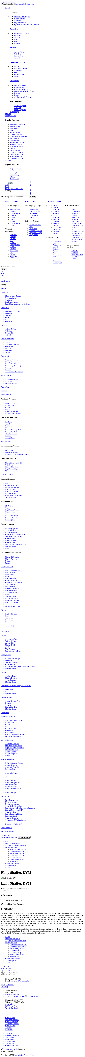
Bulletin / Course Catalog (14, 763)
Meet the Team (10, 668)
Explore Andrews (20, 23)
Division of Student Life (13, 824)
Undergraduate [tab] (6, 655)
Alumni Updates (11, 865)
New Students (30, 201)
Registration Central (17, 142)
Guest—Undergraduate (15, 244)
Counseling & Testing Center (24, 91)
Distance (13, 217)
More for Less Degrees (22, 17)
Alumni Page (14, 179)
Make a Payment (77, 255)
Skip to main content (8, 2)
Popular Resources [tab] (7, 759)
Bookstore (9, 1030)
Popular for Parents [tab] (7, 339)
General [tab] (3, 635)
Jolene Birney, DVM (17, 853)
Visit (7, 185)
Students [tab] (4, 391)
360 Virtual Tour (11, 434)
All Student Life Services (23, 97)
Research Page (10, 792)
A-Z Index (9, 1033)
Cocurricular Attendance (57, 260)
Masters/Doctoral (11, 678)
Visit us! (17, 66)
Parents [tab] (3, 288)
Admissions (14, 29)
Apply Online (10, 1041)
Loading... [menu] (9, 191)
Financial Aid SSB (11, 516)
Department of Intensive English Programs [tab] (16, 686)
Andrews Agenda (20, 106)
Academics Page (11, 773)
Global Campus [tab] (6, 697)
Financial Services (35, 231)
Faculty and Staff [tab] (7, 567)
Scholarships (18, 56)
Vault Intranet (14, 138)
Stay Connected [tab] (6, 376)
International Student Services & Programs (20, 808)
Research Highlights (12, 783)
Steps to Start (33, 209)
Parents (7, 8)
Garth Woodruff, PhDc (18, 851)
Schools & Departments (13, 736)
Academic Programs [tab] (8, 716)
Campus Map (10, 1018)
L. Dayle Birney (15, 857)
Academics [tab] (5, 713)
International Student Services (77, 236)
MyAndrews (14, 128)
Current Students (54, 201)
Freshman (17, 35)
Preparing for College (21, 33)
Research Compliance (13, 788)
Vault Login (9, 1037)
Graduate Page (10, 676)
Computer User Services (18, 136)
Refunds (74, 257)
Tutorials (17, 58)
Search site (4, 197)
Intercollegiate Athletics (13, 814)
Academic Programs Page (14, 720)
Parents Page (14, 112)
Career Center (76, 229)
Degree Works (55, 250)
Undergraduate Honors (13, 413)
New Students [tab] (6, 441)
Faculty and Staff (11, 847)
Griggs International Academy (15, 734)
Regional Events (15, 169)
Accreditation (18, 1055)
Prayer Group (19, 74)
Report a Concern (16, 156)
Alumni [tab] (3, 610)
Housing (17, 93)
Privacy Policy (29, 1055)
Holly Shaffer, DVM (17, 855)
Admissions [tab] (5, 308)
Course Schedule (16, 134)
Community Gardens (12, 863)
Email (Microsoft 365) (17, 124)
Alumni (8, 160)
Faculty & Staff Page (17, 158)
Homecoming (14, 175)
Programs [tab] (4, 292)
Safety (16, 76)
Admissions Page (11, 639)
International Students (12, 651)
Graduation (18, 70)
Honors (16, 95)
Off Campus (9, 730)
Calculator (17, 54)
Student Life (14, 81)
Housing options (11, 802)
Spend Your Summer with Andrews (26, 25)
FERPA (17, 72)
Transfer (17, 37)
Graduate (17, 21)
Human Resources (16, 152)
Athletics (8, 1028)
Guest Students (10, 664)
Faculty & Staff (10, 116)
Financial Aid (10, 645)
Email (12, 171)
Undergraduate (19, 19)
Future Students (11, 201)
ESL (15, 41)
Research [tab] (4, 777)
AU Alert (17, 108)
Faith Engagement (75, 210)
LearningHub (14, 140)
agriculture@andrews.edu (20, 981)
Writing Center (10, 752)
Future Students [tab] (6, 395)
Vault (54, 243)
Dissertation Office (11, 750)
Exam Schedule (56, 216)
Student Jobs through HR (14, 810)
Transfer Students (11, 662)
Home (7, 841)
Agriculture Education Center (15, 845)
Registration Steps (35, 233)
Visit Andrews (10, 1043)
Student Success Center (13, 536)
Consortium (9, 732)
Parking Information (12, 1020)
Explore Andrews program (14, 748)
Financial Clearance (74, 252)
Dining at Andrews (20, 87)
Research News (10, 781)
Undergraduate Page (12, 658)
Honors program (11, 754)
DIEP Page (9, 689)
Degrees (8, 703)
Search (4, 269)
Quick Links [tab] (5, 281)
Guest (16, 39)
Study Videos (33, 235)
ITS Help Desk (76, 239)
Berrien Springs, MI (12, 994)
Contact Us (9, 1004)
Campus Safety (76, 233)
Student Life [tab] (5, 356)
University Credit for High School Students (20, 666)
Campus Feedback (11, 1045)
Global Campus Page (12, 701)
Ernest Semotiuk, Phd (17, 859)
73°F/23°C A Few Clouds (15, 996)
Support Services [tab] (7, 740)
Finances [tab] (4, 325)
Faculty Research (11, 786)
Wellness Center (15, 150)
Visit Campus (10, 649)
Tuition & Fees (19, 52)
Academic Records (75, 214)
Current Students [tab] (7, 475)
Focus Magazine (20, 110)
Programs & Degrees (12, 843)
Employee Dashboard (17, 154)
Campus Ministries (20, 85)
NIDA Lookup (15, 132)
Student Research (11, 785)
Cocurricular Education (57, 228)
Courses (8, 705)
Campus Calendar (11, 818)
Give (7, 187)
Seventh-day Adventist (10, 1049)
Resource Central (16, 144)
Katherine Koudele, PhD (18, 849)
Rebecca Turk (14, 861)
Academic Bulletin (16, 146)
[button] (21, 189)
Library (12, 148)
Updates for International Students (33, 215)
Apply (10, 183)
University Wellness (21, 89)
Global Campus (10, 728)
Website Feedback (11, 1008)
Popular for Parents (17, 62)
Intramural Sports (11, 816)
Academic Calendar (21, 68)
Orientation (33, 229)
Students (8, 114)
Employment (9, 1039)
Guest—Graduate (13, 248)
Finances (13, 47)
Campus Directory (11, 1022)
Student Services (11, 707)
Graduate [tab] (4, 672)
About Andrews (6, 828)
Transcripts (13, 173)
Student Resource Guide (13, 463)
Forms (73, 259)
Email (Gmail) (15, 126)
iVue (11, 130)
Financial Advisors (35, 211)
